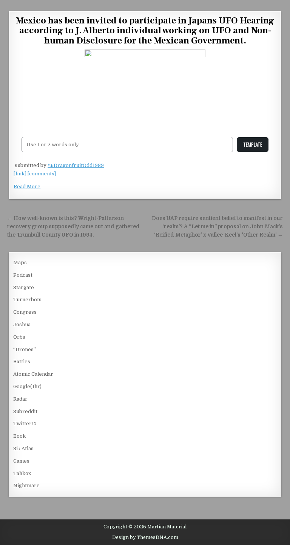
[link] (20, 174)
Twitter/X (25, 423)
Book (19, 436)
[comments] (42, 174)
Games (21, 461)
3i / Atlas (23, 448)
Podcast (22, 275)
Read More (27, 186)
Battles (21, 361)
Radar (20, 399)
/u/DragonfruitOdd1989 (76, 165)
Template (252, 144)
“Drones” (24, 349)
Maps (20, 262)
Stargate (23, 287)
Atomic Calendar (33, 374)
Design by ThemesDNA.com (145, 537)
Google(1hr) (27, 386)
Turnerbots (27, 299)
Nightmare (26, 485)
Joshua (22, 324)
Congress (25, 312)
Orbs (19, 337)
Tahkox (22, 473)
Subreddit (25, 411)
